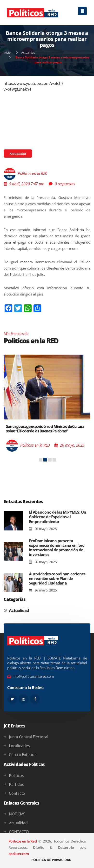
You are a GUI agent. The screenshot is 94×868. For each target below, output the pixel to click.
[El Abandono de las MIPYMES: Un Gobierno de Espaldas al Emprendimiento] (13, 520)
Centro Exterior (22, 754)
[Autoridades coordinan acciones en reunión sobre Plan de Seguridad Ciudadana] (13, 582)
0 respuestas (65, 183)
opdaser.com (18, 853)
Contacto (17, 793)
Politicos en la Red (22, 841)
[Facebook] (35, 699)
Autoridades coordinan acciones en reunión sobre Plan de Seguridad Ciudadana (57, 578)
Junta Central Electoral (28, 736)
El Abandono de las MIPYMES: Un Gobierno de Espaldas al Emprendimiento (57, 517)
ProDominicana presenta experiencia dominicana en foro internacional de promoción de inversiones (57, 547)
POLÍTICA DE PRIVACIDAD (51, 859)
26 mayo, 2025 (45, 528)
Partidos (16, 784)
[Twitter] (12, 699)
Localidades (19, 745)
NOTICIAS (17, 814)
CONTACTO (19, 831)
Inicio (7, 52)
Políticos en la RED (32, 173)
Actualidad (28, 52)
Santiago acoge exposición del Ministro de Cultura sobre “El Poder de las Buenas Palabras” (45, 429)
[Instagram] (24, 699)
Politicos (16, 775)
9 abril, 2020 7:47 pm (26, 183)
